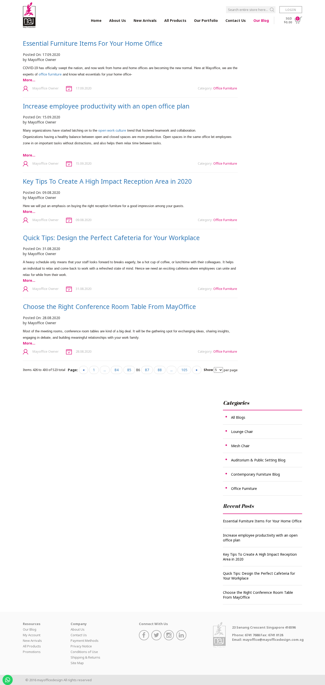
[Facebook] (144, 635)
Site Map (77, 663)
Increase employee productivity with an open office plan (106, 106)
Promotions (32, 651)
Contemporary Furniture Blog (255, 474)
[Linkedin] (182, 635)
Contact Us (235, 20)
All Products (32, 646)
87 (147, 369)
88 (160, 369)
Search (272, 10)
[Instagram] (169, 635)
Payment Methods (85, 640)
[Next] (196, 370)
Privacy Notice (81, 646)
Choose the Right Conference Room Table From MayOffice (109, 306)
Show (208, 369)
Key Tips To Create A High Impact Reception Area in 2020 (107, 181)
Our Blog (261, 20)
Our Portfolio (206, 20)
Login (290, 10)
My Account (31, 635)
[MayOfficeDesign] (29, 15)
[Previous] (83, 370)
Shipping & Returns (85, 657)
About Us (78, 629)
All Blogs (238, 417)
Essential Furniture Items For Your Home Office (92, 43)
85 (129, 369)
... (105, 369)
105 (184, 369)
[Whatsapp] (8, 678)
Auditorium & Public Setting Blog (258, 460)
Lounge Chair (242, 431)
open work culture (112, 130)
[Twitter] (157, 635)
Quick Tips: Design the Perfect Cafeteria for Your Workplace (111, 237)
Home (96, 20)
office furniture (50, 74)
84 (117, 369)
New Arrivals (145, 20)
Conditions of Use (84, 651)
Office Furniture (225, 88)
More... (29, 79)
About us (117, 20)
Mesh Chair (240, 445)
